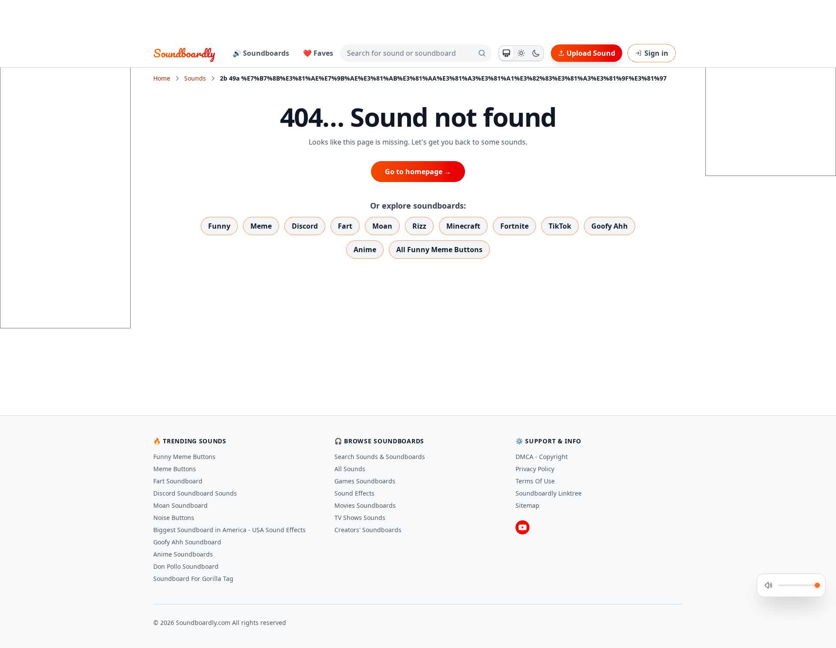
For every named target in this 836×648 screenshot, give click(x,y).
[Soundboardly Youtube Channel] (522, 527)
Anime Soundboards (183, 554)
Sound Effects (354, 493)
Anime (365, 249)
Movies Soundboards (365, 505)
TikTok (560, 226)
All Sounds (349, 469)
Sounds (195, 78)
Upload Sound (590, 53)
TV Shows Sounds (359, 517)
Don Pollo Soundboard (186, 566)
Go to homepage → (418, 171)
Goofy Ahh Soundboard (187, 542)
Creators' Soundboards (367, 530)
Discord (305, 226)
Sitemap (527, 505)
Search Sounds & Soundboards (379, 456)
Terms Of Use (535, 481)
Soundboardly (184, 53)
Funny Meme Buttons (184, 456)
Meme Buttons (174, 469)
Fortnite (514, 226)
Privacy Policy (535, 469)
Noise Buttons (173, 517)
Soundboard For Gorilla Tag (193, 578)
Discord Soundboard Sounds (195, 493)
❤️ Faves (318, 53)
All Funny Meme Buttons (439, 249)
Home (161, 78)
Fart (345, 226)
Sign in (656, 53)
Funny (219, 226)
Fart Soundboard (177, 481)
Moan (382, 226)
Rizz (419, 226)
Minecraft (463, 226)
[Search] (482, 53)
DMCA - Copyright (542, 456)
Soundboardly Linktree (549, 493)
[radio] (506, 53)
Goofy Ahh (609, 226)
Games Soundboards (364, 481)
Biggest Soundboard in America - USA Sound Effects (229, 530)
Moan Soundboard (180, 505)
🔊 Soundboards (261, 53)
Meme (261, 226)
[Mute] (768, 585)
